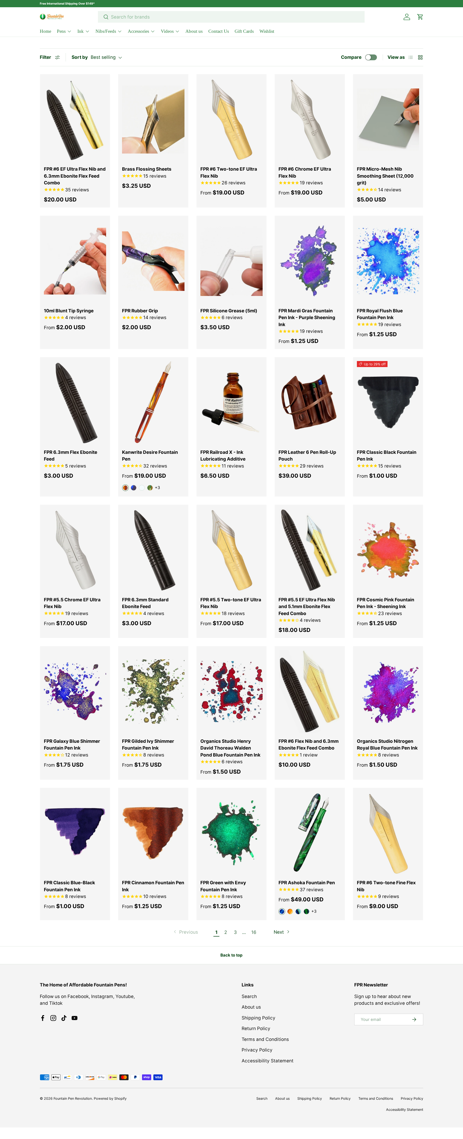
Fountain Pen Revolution (73, 1098)
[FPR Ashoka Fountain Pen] (310, 833)
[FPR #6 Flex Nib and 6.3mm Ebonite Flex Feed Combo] (310, 691)
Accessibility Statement (267, 1061)
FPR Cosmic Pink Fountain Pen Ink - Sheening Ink (385, 603)
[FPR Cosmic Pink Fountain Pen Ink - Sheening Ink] (388, 550)
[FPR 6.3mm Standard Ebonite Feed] (153, 550)
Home (45, 31)
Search (249, 996)
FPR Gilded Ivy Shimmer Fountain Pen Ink (148, 744)
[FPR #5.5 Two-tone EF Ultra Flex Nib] (231, 550)
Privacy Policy (257, 1050)
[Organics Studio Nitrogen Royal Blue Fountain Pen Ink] (388, 691)
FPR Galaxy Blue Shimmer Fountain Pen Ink (72, 744)
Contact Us (218, 31)
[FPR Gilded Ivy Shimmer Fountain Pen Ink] (153, 691)
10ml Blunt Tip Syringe (69, 311)
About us (194, 31)
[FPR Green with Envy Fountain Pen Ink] (231, 833)
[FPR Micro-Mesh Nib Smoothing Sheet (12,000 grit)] (388, 119)
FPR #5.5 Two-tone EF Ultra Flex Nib (230, 603)
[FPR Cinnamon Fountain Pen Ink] (153, 833)
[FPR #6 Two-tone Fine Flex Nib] (388, 833)
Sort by (80, 57)
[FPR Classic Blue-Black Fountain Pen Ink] (75, 833)
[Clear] (142, 488)
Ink (80, 31)
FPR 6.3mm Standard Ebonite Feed (145, 603)
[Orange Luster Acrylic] (290, 911)
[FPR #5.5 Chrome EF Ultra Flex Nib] (75, 550)
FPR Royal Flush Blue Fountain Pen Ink (380, 314)
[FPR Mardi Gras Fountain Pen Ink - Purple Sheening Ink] (310, 261)
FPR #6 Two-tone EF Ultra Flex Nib (228, 172)
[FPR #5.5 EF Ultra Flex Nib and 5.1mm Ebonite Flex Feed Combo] (310, 550)
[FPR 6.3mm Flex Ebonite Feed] (75, 402)
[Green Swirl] (150, 488)
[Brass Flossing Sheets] (153, 119)
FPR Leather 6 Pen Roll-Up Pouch (307, 455)
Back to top (231, 955)
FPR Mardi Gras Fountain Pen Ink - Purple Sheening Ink (307, 317)
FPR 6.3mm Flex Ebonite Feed (70, 455)
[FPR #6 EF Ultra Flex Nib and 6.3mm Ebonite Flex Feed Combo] (75, 119)
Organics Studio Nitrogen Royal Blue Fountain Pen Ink (387, 744)
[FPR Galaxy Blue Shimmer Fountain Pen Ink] (75, 691)
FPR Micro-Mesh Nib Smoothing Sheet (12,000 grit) (385, 176)
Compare (351, 57)
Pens (61, 31)
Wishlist (266, 31)
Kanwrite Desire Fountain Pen (150, 455)
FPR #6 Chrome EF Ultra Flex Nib (305, 172)
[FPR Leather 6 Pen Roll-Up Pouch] (310, 402)
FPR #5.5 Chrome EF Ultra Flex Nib (72, 603)
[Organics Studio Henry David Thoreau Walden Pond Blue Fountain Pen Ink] (231, 691)
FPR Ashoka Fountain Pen (307, 882)
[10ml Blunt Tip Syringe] (75, 261)
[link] (185, 932)
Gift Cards (244, 31)
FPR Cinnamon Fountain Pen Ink (153, 886)
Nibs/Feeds (105, 31)
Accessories (138, 31)
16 (253, 932)
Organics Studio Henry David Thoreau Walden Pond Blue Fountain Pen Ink (230, 748)
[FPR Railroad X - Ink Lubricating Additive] (231, 402)
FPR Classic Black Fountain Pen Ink (386, 455)
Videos (167, 31)
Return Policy (256, 1028)
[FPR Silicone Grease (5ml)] (231, 261)
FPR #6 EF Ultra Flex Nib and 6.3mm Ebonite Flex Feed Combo (75, 176)
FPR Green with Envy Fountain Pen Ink (223, 886)
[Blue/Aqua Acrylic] (298, 911)
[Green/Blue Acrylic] (306, 911)
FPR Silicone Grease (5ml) (228, 311)
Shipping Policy (258, 1018)
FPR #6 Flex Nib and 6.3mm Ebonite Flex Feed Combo (309, 744)
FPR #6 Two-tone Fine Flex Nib (386, 886)
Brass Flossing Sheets (146, 169)
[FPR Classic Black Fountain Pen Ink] (388, 402)
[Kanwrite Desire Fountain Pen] (153, 402)
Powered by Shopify (110, 1098)
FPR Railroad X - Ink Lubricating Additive (222, 455)
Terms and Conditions (265, 1039)
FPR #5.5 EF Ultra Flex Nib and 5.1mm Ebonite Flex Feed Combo (307, 606)
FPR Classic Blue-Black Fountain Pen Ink (69, 886)
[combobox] (231, 17)
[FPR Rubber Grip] (153, 261)
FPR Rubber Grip (140, 311)
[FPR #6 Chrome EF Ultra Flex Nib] (310, 119)
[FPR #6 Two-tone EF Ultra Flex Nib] (231, 119)
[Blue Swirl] (133, 488)
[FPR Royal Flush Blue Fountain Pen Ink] (388, 261)
